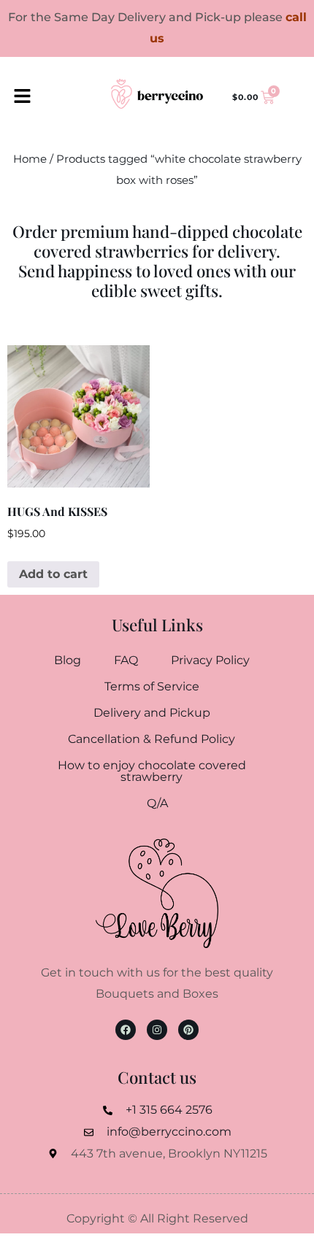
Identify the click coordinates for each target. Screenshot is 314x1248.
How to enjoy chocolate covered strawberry (152, 771)
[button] (22, 97)
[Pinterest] (188, 1030)
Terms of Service (151, 686)
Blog (67, 660)
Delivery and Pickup (151, 713)
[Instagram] (157, 1030)
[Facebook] (125, 1030)
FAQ (126, 660)
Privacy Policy (210, 660)
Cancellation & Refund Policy (151, 739)
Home (30, 159)
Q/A (157, 803)
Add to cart (53, 574)
